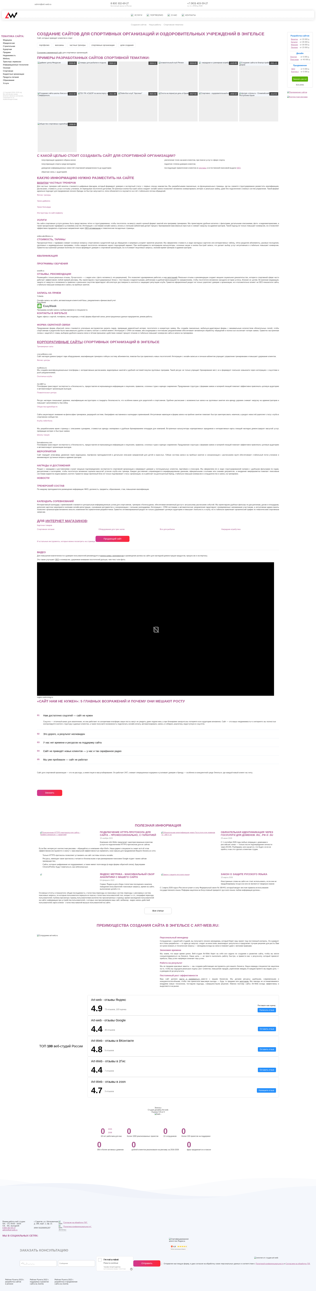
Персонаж (294, 59)
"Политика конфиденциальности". (77, 1227)
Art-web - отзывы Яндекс (108, 999)
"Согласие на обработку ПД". (75, 1222)
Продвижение (300, 65)
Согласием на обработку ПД (298, 1264)
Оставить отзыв (267, 1029)
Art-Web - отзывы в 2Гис (108, 1061)
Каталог (294, 42)
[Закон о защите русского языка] (175, 874)
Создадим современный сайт (49, 53)
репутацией (172, 277)
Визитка (294, 39)
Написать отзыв (266, 1010)
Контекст (295, 72)
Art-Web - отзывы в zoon (108, 1081)
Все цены (300, 84)
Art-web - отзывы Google (108, 1020)
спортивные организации (103, 45)
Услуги (6, 83)
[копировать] (53, 4)
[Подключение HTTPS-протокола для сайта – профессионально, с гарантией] (67, 835)
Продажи (7, 52)
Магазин (294, 45)
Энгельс (62, 1230)
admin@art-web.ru (43, 4)
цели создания (127, 45)
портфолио (44, 45)
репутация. (244, 981)
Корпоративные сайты (60, 342)
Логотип (293, 57)
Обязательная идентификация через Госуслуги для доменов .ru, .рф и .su (247, 833)
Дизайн (300, 53)
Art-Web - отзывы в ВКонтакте (112, 1040)
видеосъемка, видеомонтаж (112, 556)
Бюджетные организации (13, 74)
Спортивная (8, 71)
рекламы (202, 168)
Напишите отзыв (266, 1090)
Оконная (6, 68)
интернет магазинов (66, 521)
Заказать (49, 793)
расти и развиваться (190, 979)
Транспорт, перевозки (12, 62)
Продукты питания (11, 77)
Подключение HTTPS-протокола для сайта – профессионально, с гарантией (128, 833)
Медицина (7, 40)
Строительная (9, 46)
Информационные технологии (15, 65)
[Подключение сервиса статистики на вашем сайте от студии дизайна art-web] (41, 875)
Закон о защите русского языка (244, 874)
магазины (59, 45)
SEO (239, 168)
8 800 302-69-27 (120, 3)
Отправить (146, 1263)
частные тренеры (78, 45)
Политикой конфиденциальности (270, 1264)
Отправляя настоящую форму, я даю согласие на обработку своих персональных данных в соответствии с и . (236, 1264)
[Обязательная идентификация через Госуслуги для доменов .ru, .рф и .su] (188, 835)
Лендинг (294, 47)
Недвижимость (9, 55)
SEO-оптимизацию (93, 228)
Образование (8, 80)
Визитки (43, 182)
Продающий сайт (112, 539)
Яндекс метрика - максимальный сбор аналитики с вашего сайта (127, 875)
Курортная (7, 49)
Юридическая (9, 43)
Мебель (6, 58)
